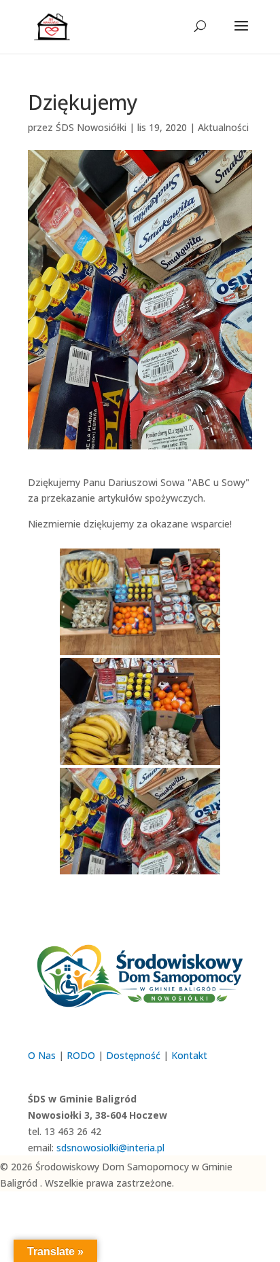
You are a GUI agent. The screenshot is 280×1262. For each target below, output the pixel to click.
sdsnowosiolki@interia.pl (110, 1147)
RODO (81, 1055)
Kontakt (189, 1055)
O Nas (42, 1055)
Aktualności (223, 127)
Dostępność (133, 1055)
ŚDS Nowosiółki (91, 127)
